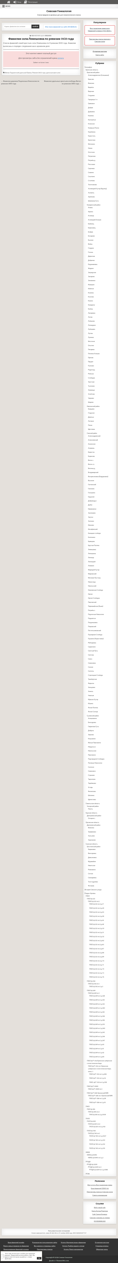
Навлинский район (93, 406)
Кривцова (91, 541)
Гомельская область (93, 803)
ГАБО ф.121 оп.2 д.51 (38, 36)
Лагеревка (91, 313)
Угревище (91, 390)
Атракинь (91, 448)
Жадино (91, 268)
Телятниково (92, 184)
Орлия (90, 594)
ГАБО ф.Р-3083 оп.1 (95, 1089)
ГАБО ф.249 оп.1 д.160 (97, 1008)
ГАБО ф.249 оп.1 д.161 (97, 1012)
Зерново (91, 735)
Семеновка (92, 663)
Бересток (91, 452)
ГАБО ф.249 (91, 990)
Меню (7, 6)
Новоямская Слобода (95, 590)
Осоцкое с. (91, 818)
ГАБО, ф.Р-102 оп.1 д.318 (98, 1082)
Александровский (94, 436)
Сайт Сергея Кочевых (99, 1214)
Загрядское (92, 272)
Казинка (91, 116)
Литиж (90, 317)
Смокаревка (92, 878)
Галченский (92, 484)
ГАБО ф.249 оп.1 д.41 (96, 1048)
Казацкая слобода (94, 533)
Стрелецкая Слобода (95, 675)
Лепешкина (92, 553)
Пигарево (91, 349)
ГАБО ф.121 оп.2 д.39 (96, 916)
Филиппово (92, 791)
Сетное (90, 873)
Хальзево (91, 836)
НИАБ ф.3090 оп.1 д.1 (95, 1158)
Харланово (92, 840)
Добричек (91, 260)
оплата (61, 58)
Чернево (91, 398)
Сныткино (91, 176)
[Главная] (8, 2)
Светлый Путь (93, 651)
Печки (90, 425)
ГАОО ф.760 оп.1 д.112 (97, 1144)
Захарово (91, 276)
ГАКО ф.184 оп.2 (93, 1112)
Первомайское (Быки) (95, 606)
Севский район (92, 433)
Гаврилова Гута (93, 726)
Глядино (91, 248)
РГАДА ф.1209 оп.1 (94, 1167)
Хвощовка (91, 687)
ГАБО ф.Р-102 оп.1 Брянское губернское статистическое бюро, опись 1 (99, 1068)
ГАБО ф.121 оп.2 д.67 (96, 949)
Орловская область (92, 822)
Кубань (90, 309)
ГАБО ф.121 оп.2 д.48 (96, 924)
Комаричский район (93, 205)
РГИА (88, 1174)
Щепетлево (92, 799)
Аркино (90, 212)
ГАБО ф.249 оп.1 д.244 (97, 1036)
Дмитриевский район (94, 816)
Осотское (91, 152)
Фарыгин (91, 683)
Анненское (91, 444)
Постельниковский (94, 630)
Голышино (91, 493)
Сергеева (91, 168)
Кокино (90, 301)
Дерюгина (91, 256)
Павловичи (92, 755)
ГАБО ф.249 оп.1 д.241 (97, 1032)
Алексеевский (93, 440)
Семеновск (92, 771)
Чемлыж (91, 695)
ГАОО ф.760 (91, 1131)
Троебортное (92, 679)
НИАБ (88, 1152)
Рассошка (91, 164)
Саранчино (92, 647)
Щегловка (91, 429)
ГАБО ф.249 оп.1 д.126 (97, 996)
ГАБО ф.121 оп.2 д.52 (96, 936)
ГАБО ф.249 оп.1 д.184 (97, 1020)
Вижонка (91, 828)
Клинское (91, 124)
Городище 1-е (92, 99)
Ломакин (91, 566)
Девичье (91, 417)
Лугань (90, 333)
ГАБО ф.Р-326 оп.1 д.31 (97, 1102)
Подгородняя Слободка (96, 759)
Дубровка (91, 112)
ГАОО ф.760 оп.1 (94, 1133)
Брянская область (92, 70)
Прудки (90, 361)
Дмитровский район (93, 825)
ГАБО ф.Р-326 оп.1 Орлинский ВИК (100, 1096)
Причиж (90, 357)
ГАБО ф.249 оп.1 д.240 (97, 1028)
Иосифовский (92, 529)
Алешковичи (92, 718)
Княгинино (91, 537)
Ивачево (91, 525)
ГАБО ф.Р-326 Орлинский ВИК (97, 1093)
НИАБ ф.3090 (92, 1155)
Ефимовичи (92, 509)
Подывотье (92, 618)
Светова (91, 655)
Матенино (91, 144)
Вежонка (91, 83)
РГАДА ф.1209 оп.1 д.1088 (98, 1170)
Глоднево (91, 95)
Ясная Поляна (93, 707)
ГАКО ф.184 (91, 1109)
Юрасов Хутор (93, 699)
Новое (90, 148)
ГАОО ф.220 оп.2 (94, 1124)
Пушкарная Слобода (95, 635)
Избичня (91, 289)
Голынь (90, 252)
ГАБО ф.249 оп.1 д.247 (97, 1040)
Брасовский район (93, 72)
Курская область (91, 813)
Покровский (92, 626)
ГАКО (88, 1106)
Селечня (91, 767)
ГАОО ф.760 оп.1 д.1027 (97, 1136)
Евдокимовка (92, 264)
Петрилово (92, 156)
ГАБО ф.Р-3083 (92, 1086)
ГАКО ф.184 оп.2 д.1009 (97, 1114)
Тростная (91, 382)
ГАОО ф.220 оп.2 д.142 (97, 1126)
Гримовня (91, 103)
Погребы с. (91, 610)
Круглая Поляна (93, 545)
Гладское (91, 413)
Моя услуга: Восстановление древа (99, 1185)
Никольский (92, 586)
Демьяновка (92, 857)
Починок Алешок (94, 353)
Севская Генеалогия (58, 11)
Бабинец (91, 224)
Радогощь (91, 370)
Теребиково (92, 783)
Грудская (91, 497)
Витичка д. (91, 468)
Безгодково (92, 722)
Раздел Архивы (90, 893)
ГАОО (88, 1118)
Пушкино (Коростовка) (96, 639)
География (88, 67)
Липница (91, 557)
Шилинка (91, 795)
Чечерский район (93, 806)
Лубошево (91, 329)
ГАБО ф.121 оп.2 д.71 (96, 965)
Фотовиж (91, 886)
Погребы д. (92, 160)
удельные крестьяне (53, 73)
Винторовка (92, 853)
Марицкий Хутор (93, 570)
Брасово (91, 79)
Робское (91, 374)
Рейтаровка (92, 643)
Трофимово (92, 832)
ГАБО (88, 896)
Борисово (91, 456)
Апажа (90, 207)
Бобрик (90, 232)
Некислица (92, 582)
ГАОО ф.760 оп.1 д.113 (97, 1148)
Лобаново (91, 321)
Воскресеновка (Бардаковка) (98, 476)
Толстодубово (93, 882)
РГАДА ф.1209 (92, 1164)
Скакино (91, 172)
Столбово (91, 180)
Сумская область (92, 844)
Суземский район (93, 716)
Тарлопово (91, 779)
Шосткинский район (93, 846)
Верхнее (91, 91)
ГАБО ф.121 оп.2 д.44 (96, 920)
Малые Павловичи (94, 743)
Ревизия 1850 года (38, 73)
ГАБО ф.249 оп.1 (94, 993)
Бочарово (91, 236)
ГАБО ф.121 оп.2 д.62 (96, 940)
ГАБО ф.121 (91, 899)
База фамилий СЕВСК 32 (100, 1188)
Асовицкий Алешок (94, 220)
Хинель (90, 691)
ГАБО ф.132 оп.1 (93, 984)
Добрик (90, 107)
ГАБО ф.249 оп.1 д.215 (97, 1024)
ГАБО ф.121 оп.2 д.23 (96, 908)
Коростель (91, 136)
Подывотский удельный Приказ (21, 73)
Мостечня (91, 341)
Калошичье (92, 120)
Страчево (91, 775)
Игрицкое (91, 285)
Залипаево (92, 513)
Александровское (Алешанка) (98, 75)
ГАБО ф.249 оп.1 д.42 (96, 1052)
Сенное (90, 667)
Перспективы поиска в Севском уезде (100, 1192)
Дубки (90, 505)
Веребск (91, 87)
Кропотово (91, 140)
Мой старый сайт (100, 1207)
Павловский (92, 602)
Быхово (90, 240)
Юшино (90, 703)
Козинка (91, 293)
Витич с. (91, 460)
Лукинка (91, 337)
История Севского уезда (93, 890)
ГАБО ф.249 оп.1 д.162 (97, 1016)
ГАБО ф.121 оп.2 (93, 901)
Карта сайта (100, 55)
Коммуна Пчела (93, 128)
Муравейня (92, 861)
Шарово (90, 402)
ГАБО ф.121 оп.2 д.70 (96, 961)
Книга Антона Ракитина (100, 1211)
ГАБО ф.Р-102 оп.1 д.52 (97, 1078)
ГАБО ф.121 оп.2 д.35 (96, 912)
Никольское (92, 751)
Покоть (90, 809)
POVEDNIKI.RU (100, 1221)
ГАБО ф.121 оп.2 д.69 (96, 957)
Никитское (91, 865)
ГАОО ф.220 (91, 1121)
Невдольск (92, 747)
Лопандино (92, 325)
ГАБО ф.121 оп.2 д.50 (96, 928)
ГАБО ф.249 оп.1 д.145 (97, 1004)
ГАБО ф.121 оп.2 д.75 (96, 973)
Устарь (90, 787)
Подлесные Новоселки (96, 614)
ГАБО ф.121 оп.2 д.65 (96, 944)
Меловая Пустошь (94, 578)
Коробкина (91, 132)
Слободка (91, 378)
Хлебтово (91, 394)
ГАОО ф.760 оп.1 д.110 (97, 1140)
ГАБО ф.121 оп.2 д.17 (96, 904)
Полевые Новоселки (95, 763)
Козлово (91, 297)
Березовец (91, 228)
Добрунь (91, 730)
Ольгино (91, 345)
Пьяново (91, 366)
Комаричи (91, 305)
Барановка (91, 849)
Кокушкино (92, 739)
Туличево (91, 386)
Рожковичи (92, 869)
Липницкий (91, 562)
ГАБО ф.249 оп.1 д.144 (97, 1000)
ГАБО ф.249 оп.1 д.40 (96, 1044)
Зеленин (91, 521)
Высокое (91, 480)
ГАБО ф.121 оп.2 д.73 (96, 969)
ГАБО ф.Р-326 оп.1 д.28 (97, 1098)
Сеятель (91, 671)
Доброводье (92, 501)
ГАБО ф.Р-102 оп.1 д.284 (98, 1074)
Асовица (91, 216)
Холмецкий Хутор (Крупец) (97, 188)
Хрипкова (91, 197)
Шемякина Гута (93, 201)
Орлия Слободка (94, 598)
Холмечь (91, 193)
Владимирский (93, 472)
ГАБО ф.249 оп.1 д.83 (96, 1057)
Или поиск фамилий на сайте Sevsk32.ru (61, 27)
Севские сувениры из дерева (100, 1218)
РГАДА (88, 1162)
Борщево (91, 409)
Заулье (90, 517)
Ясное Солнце (93, 711)
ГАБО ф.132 (91, 981)
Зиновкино (91, 280)
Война (90, 244)
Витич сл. (91, 464)
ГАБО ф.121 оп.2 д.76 (96, 977)
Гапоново (91, 489)
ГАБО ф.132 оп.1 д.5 (96, 986)
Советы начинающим (99, 1195)
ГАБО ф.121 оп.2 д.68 (96, 953)
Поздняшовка (92, 622)
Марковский (92, 574)
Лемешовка (47, 36)
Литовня (91, 421)
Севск (90, 659)
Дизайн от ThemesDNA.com (59, 1261)
